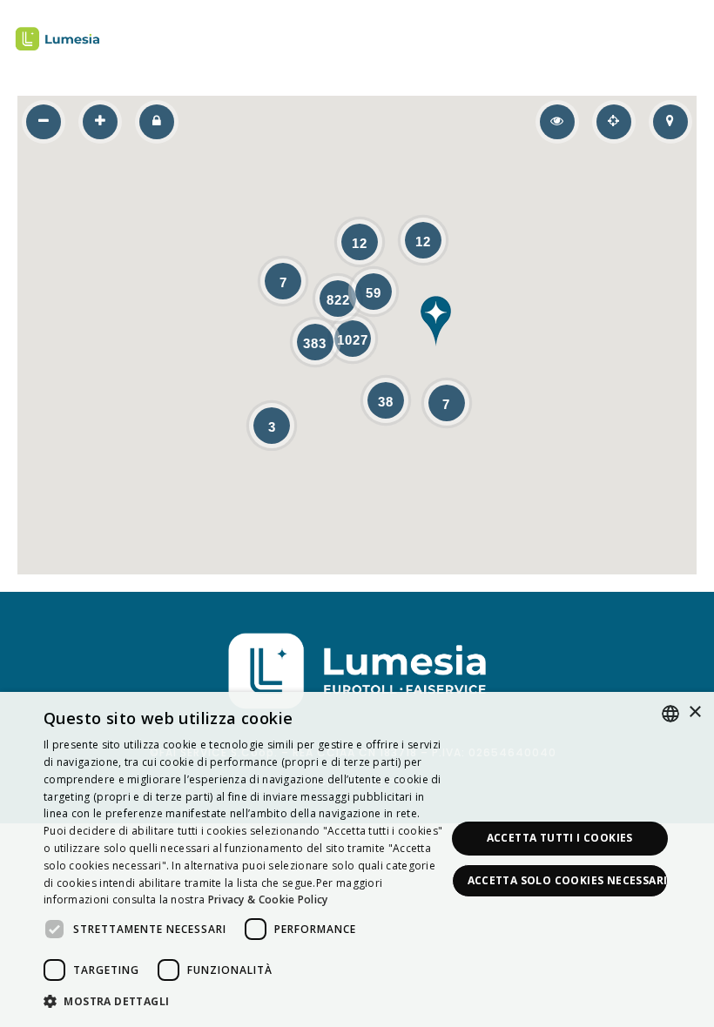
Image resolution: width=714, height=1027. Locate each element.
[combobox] (670, 713)
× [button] (694, 712)
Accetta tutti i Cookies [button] (560, 837)
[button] (436, 321)
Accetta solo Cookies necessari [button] (568, 880)
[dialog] (357, 859)
